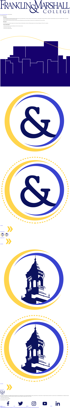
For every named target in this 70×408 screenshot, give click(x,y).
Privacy (27, 407)
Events (29, 407)
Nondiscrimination (18, 407)
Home (1, 14)
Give (3, 407)
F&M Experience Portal (36, 407)
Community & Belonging (23, 407)
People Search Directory (5, 14)
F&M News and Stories (13, 407)
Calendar (1, 407)
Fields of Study (31, 407)
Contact (10, 407)
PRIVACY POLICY (2, 406)
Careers (4, 407)
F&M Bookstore (7, 407)
